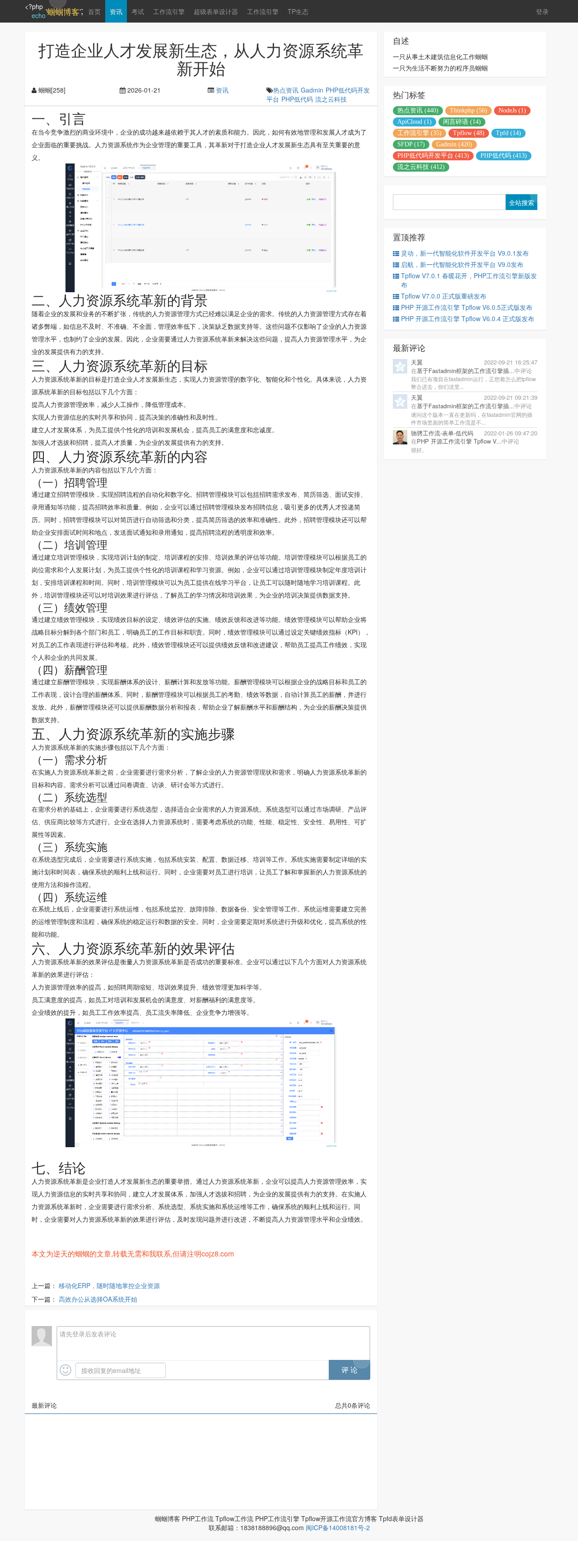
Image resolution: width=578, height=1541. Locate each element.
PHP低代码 (297, 98)
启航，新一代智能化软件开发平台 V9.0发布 (462, 264)
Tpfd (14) (508, 133)
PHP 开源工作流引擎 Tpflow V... (459, 441)
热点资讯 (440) (417, 110)
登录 (542, 11)
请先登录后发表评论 (88, 1333)
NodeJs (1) (512, 110)
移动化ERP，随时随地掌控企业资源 (109, 1285)
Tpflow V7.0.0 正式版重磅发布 (443, 295)
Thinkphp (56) (468, 110)
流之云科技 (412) (421, 166)
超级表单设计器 (216, 11)
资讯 (116, 11)
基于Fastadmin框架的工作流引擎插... (465, 370)
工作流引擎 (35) (419, 133)
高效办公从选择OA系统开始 (98, 1298)
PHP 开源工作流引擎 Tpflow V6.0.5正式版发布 (466, 307)
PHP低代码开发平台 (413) (433, 155)
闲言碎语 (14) (462, 121)
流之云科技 (331, 98)
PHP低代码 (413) (503, 155)
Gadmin (312, 89)
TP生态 (298, 11)
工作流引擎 (169, 11)
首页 (94, 11)
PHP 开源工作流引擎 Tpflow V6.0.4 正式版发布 (467, 318)
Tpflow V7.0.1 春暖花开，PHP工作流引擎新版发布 (469, 280)
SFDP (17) (411, 144)
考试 (137, 11)
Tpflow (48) (469, 133)
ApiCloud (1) (414, 121)
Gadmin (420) (454, 144)
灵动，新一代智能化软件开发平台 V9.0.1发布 (465, 252)
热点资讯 (285, 89)
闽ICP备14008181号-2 (338, 1527)
